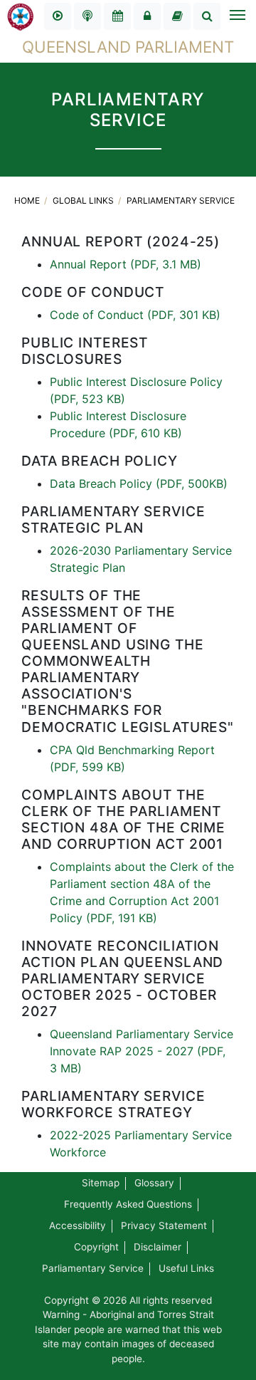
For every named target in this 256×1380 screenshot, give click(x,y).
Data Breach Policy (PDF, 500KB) (139, 483)
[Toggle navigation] (236, 16)
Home (28, 200)
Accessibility (77, 1225)
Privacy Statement (164, 1225)
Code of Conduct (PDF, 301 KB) (135, 315)
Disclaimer (157, 1247)
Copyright (96, 1247)
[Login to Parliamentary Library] (177, 16)
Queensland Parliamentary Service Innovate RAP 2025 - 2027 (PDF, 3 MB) (141, 1051)
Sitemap (100, 1182)
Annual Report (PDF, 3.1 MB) (125, 264)
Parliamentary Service (181, 200)
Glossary (154, 1182)
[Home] (20, 16)
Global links (84, 200)
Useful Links (186, 1268)
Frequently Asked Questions (128, 1204)
